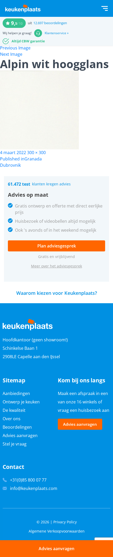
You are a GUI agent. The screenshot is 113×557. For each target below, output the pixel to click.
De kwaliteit (14, 410)
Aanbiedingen (16, 393)
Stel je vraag (15, 444)
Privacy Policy (65, 521)
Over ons (11, 419)
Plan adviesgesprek (56, 246)
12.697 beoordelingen (50, 23)
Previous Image (15, 48)
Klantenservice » (57, 33)
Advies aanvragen (20, 435)
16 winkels (87, 402)
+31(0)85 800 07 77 (28, 480)
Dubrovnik (10, 165)
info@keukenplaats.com (33, 488)
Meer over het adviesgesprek (56, 266)
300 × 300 (36, 152)
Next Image (11, 54)
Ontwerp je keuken (21, 402)
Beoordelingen (17, 427)
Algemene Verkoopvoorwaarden (57, 531)
